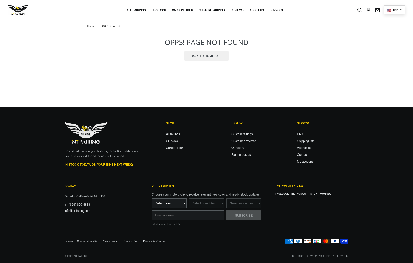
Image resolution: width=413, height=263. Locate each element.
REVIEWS (237, 10)
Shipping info (306, 141)
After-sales (304, 147)
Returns (69, 241)
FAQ (300, 134)
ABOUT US (257, 10)
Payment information (154, 241)
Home (91, 26)
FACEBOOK (282, 193)
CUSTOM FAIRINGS (212, 10)
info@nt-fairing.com (78, 210)
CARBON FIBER (182, 10)
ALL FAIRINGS (136, 10)
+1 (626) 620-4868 (77, 204)
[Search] (359, 10)
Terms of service (130, 241)
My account (305, 161)
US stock (172, 141)
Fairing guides (241, 154)
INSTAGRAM (298, 193)
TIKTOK (312, 193)
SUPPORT (276, 10)
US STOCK (159, 10)
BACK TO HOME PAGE (206, 56)
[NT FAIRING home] (30, 10)
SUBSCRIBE (244, 215)
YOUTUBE (325, 193)
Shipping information (87, 241)
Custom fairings (242, 134)
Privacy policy (109, 241)
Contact (302, 154)
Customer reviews (243, 141)
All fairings (173, 134)
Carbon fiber (174, 147)
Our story (237, 147)
